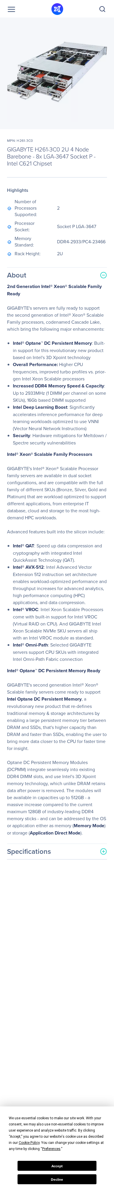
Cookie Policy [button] (29, 1143)
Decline (57, 1179)
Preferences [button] (51, 1149)
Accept (57, 1165)
